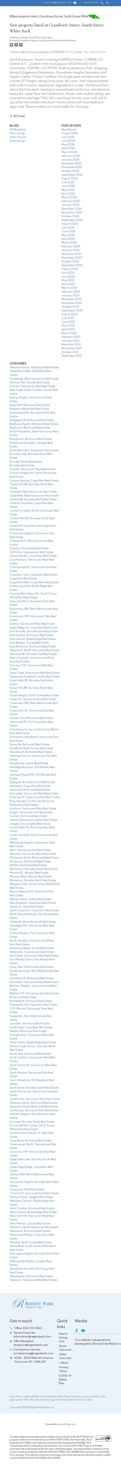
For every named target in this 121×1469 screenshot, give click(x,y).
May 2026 (68, 144)
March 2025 (69, 197)
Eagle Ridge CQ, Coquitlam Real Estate (34, 627)
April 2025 (68, 193)
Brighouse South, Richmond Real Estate (34, 424)
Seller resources (65, 1356)
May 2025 (68, 190)
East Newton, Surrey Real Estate (29, 642)
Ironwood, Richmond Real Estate (30, 790)
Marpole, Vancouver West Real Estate (33, 854)
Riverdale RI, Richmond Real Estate (31, 1001)
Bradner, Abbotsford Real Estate (29, 409)
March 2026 (69, 152)
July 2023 (67, 273)
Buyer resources (65, 1348)
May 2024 (68, 235)
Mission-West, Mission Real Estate (31, 876)
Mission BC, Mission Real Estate (29, 872)
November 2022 (71, 303)
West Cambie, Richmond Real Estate (32, 1208)
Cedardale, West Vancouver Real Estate (34, 495)
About (64, 1363)
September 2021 (71, 356)
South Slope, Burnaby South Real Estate (34, 1087)
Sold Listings (17, 141)
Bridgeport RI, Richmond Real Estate (32, 420)
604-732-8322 (91, 3)
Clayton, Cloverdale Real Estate (29, 548)
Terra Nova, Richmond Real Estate (30, 1140)
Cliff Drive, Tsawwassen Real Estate (31, 552)
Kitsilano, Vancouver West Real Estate (33, 808)
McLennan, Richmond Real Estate (30, 861)
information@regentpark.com (57, 3)
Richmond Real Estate (23, 997)
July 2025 (67, 182)
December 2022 (71, 299)
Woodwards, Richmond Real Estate (31, 1276)
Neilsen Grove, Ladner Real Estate (30, 899)
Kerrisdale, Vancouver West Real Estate (34, 793)
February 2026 (70, 156)
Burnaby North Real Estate (26, 461)
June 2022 (68, 322)
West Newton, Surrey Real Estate (30, 1223)
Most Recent (68, 129)
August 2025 (69, 178)
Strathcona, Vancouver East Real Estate (34, 1110)
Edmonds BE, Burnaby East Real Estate (33, 654)
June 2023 (68, 276)
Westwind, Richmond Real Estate (30, 1231)
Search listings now (63, 1338)
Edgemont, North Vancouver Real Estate (34, 650)
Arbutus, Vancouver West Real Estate (32, 386)
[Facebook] (78, 1331)
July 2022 (67, 318)
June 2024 (68, 231)
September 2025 (72, 175)
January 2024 (70, 250)
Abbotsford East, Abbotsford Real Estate (34, 367)
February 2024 (70, 246)
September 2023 (72, 265)
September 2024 (72, 220)
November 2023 (71, 258)
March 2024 (69, 242)
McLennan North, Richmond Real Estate (34, 857)
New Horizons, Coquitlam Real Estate (33, 903)
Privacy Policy (64, 1369)
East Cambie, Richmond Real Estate (31, 635)
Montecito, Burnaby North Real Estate (33, 880)
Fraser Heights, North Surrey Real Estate (34, 695)
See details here (94, 52)
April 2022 (68, 329)
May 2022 (68, 325)
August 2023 (69, 269)
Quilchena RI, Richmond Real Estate (31, 978)
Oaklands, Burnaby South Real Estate (33, 922)
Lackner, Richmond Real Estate (28, 816)
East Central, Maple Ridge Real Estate (33, 639)
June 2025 (68, 186)
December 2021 (71, 344)
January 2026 (70, 159)
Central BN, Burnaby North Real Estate (33, 499)
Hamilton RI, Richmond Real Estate (31, 752)
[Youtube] (84, 1331)
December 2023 (71, 254)
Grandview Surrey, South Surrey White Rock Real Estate (47, 41)
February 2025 (70, 201)
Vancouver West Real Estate (27, 1189)
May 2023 (68, 280)
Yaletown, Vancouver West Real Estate (33, 1280)
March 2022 (69, 333)
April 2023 (68, 284)
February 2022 (70, 337)
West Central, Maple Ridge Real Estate (33, 1212)
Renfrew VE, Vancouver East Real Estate (34, 993)
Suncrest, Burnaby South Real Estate (32, 1122)
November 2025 (71, 167)
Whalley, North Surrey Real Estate (30, 1242)
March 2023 (69, 288)
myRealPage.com (67, 1424)
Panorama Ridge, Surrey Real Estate (32, 948)
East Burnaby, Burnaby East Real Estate (34, 631)
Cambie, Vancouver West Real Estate (32, 469)
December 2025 (71, 163)
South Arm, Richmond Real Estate (30, 1054)
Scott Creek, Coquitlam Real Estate (31, 1027)
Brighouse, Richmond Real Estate (30, 427)
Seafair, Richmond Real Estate (28, 1031)
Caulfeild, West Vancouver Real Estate (33, 492)
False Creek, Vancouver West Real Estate (35, 673)
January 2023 (70, 295)
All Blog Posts (18, 129)
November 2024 (71, 212)
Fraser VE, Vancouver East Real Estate (33, 699)
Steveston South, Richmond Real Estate (34, 1106)
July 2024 (67, 227)
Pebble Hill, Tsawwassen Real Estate (32, 952)
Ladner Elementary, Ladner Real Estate (33, 820)
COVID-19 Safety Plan (65, 1380)
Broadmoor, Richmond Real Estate (31, 439)
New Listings (17, 133)
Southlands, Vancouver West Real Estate (35, 1099)
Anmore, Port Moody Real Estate (30, 382)
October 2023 (70, 261)
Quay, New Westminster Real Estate (32, 967)
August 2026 (69, 133)
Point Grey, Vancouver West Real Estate (34, 955)
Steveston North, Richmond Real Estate (34, 1103)
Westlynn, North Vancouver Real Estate (34, 1227)
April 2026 (68, 148)
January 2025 (70, 205)
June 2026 (68, 141)
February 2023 (70, 291)
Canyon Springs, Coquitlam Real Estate (34, 480)
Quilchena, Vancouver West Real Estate (34, 982)
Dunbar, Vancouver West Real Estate (32, 624)
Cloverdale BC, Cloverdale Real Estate (33, 556)
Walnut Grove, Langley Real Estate (31, 1197)
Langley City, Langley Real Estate (30, 824)
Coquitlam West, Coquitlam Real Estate (34, 582)
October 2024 (70, 216)
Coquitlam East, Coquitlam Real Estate (33, 575)
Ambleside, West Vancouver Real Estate (34, 379)
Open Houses (18, 137)
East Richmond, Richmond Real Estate (33, 646)
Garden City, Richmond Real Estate (31, 718)
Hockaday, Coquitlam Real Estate (30, 786)
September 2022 (72, 310)
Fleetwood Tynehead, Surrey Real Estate (34, 676)
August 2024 (69, 224)
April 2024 (68, 239)
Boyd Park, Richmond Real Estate (30, 405)
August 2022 (69, 314)
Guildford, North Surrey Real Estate (31, 748)
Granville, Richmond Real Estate (29, 744)
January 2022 (70, 341)
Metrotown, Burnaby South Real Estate (34, 869)
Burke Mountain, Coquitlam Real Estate (34, 450)
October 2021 (70, 352)
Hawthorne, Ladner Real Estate (29, 763)
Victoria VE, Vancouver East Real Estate (34, 1193)
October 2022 (70, 306)
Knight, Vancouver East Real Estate (31, 812)
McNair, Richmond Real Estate (28, 865)
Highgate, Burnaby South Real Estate (32, 782)
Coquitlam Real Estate (23, 578)
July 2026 (67, 137)
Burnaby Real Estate (22, 465)
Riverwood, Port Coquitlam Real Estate (33, 1004)
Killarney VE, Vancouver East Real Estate (35, 797)
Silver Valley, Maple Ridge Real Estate (33, 1042)
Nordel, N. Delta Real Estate (26, 907)
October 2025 (70, 171)
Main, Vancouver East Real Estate (30, 850)
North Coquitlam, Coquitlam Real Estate (34, 910)
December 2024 (71, 208)
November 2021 (71, 348)
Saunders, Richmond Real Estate (29, 1023)
